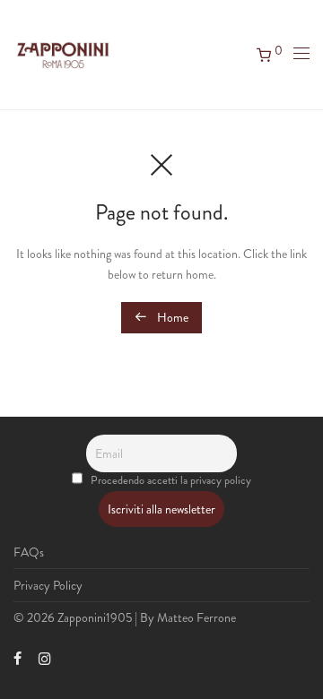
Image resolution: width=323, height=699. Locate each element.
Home (171, 317)
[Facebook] (17, 657)
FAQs (28, 552)
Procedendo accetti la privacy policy (171, 480)
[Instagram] (45, 657)
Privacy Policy (48, 585)
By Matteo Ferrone (188, 617)
